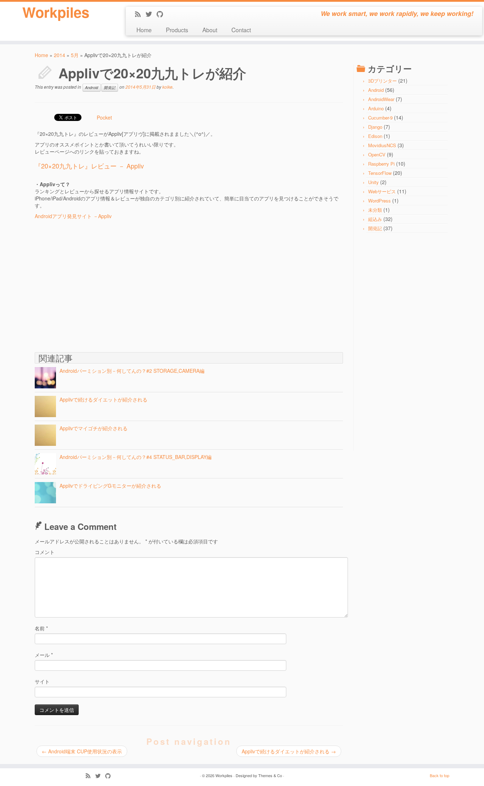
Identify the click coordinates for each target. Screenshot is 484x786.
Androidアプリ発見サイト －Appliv (73, 216)
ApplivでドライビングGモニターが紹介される (110, 485)
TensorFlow (380, 173)
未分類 (375, 209)
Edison (375, 136)
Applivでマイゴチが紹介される (94, 428)
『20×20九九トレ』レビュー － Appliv (89, 165)
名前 (41, 628)
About (209, 29)
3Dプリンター (382, 80)
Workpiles (55, 12)
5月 (75, 55)
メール (44, 654)
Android (91, 87)
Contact (241, 29)
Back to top (439, 775)
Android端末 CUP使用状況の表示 (82, 751)
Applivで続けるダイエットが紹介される (103, 399)
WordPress (379, 200)
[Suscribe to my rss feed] (140, 14)
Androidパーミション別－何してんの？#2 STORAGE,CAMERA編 (132, 370)
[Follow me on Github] (162, 14)
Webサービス (382, 191)
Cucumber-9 (380, 117)
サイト (42, 681)
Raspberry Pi (381, 163)
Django (375, 126)
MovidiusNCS (382, 145)
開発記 (110, 87)
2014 (59, 55)
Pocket (104, 117)
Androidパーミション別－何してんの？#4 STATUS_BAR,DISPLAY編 (136, 456)
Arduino (376, 108)
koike (167, 87)
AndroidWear (381, 99)
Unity (373, 182)
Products (177, 29)
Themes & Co (270, 775)
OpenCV (376, 154)
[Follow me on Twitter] (151, 14)
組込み (375, 219)
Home (144, 29)
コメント (45, 551)
